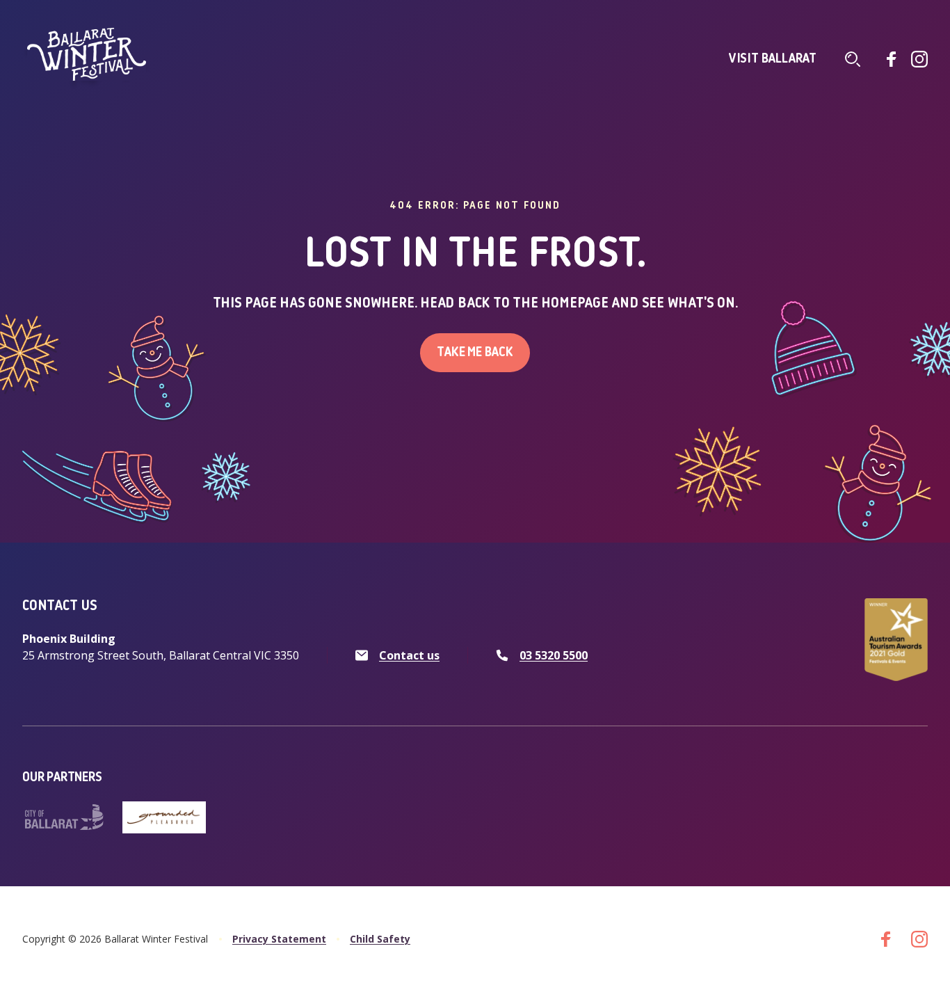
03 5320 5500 (554, 655)
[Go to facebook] (891, 59)
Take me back (475, 353)
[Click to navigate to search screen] (852, 59)
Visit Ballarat (772, 59)
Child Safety (380, 938)
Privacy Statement (279, 938)
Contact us (409, 655)
